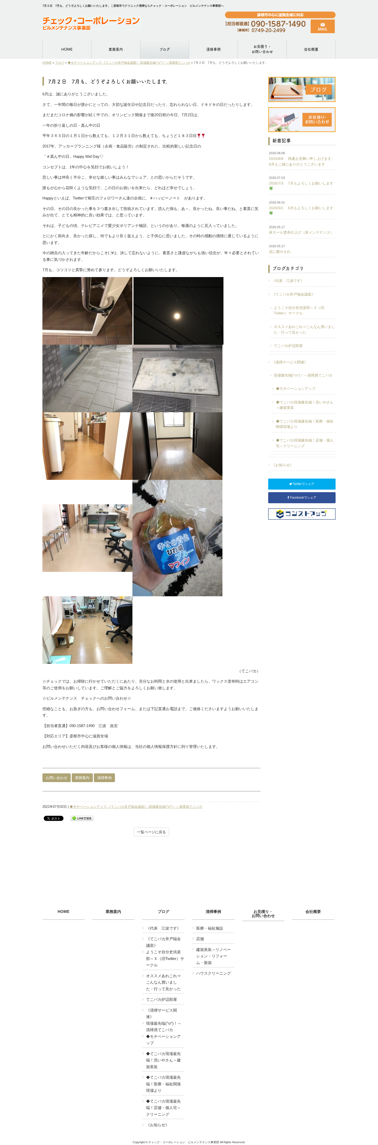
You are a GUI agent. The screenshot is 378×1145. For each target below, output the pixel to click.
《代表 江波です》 (288, 281)
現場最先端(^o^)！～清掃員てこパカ (165, 63)
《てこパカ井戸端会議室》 (120, 63)
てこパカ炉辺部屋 (288, 346)
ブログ (59, 63)
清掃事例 (104, 778)
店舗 (200, 939)
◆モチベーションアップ (85, 63)
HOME (47, 63)
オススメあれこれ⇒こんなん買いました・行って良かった (304, 329)
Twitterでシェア (303, 484)
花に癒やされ (280, 249)
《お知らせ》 (282, 465)
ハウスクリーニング (213, 973)
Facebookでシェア (302, 497)
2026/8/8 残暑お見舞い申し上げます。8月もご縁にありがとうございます (302, 158)
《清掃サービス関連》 (290, 362)
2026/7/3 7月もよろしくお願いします (301, 180)
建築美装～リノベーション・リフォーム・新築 (213, 956)
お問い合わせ (56, 778)
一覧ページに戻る (151, 832)
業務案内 (82, 778)
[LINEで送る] (82, 818)
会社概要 (313, 912)
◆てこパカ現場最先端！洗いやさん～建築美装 (305, 405)
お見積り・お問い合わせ (263, 914)
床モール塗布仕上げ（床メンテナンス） (301, 230)
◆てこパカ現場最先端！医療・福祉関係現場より (305, 424)
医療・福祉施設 (209, 928)
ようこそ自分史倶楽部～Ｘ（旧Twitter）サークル (299, 310)
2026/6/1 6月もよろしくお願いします (301, 205)
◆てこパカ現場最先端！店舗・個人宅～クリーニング (305, 443)
